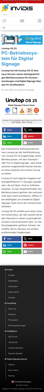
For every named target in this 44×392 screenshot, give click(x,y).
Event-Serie (13, 370)
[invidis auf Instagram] (4, 21)
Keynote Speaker (15, 353)
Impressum (13, 286)
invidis (10, 270)
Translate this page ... (23, 382)
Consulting (11, 303)
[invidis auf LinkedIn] (39, 21)
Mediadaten (13, 281)
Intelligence (12, 331)
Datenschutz (13, 292)
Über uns (12, 309)
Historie (11, 364)
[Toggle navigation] (22, 27)
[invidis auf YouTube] (22, 21)
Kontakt (11, 275)
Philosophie (13, 320)
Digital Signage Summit (17, 359)
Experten (12, 314)
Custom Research (15, 348)
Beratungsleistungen (17, 325)
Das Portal (12, 337)
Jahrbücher (13, 342)
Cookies (11, 297)
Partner (11, 376)
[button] (11, 130)
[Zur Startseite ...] (18, 8)
